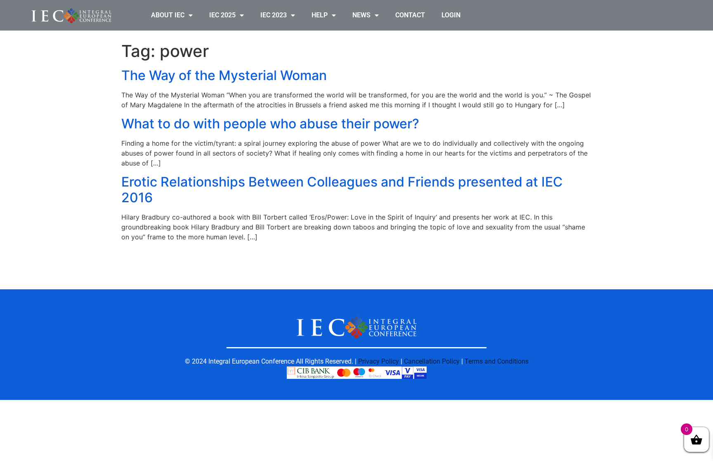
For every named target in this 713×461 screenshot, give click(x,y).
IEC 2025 (222, 15)
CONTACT (410, 15)
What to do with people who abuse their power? (270, 124)
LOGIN (450, 15)
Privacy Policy (378, 361)
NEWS (361, 15)
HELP (320, 15)
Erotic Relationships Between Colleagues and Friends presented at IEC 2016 (342, 190)
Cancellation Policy (432, 361)
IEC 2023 (273, 15)
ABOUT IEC (167, 15)
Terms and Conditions (497, 361)
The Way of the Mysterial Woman (224, 75)
